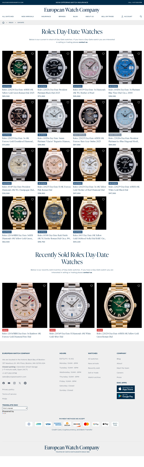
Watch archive (94, 377)
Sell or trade (93, 373)
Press (119, 377)
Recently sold (94, 368)
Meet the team (123, 368)
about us (90, 16)
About (119, 363)
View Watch (18, 67)
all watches (8, 16)
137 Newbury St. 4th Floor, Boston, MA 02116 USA (23, 363)
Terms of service (9, 394)
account (128, 16)
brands (62, 16)
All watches (93, 359)
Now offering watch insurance (72, 2)
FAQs (4, 399)
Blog (119, 359)
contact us (83, 42)
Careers (120, 373)
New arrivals (93, 363)
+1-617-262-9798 (9, 373)
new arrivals (27, 16)
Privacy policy (8, 389)
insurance (46, 16)
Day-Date (21, 22)
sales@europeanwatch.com (12, 2)
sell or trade (107, 16)
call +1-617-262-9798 (135, 2)
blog (75, 16)
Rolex (11, 22)
